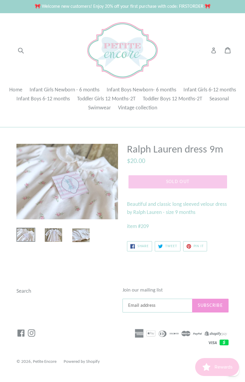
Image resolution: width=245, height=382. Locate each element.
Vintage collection (137, 108)
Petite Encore (44, 362)
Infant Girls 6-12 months (209, 90)
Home (15, 90)
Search (23, 291)
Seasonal (219, 99)
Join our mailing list (142, 290)
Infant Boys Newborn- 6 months (141, 90)
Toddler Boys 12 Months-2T (172, 99)
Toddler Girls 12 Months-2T (106, 99)
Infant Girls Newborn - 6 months (64, 90)
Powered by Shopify (82, 362)
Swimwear (99, 108)
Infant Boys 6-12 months (43, 99)
